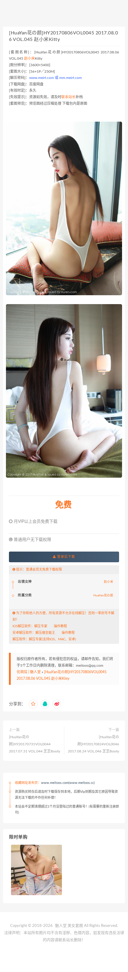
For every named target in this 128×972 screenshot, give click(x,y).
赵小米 (29, 58)
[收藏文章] (33, 704)
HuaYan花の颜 (103, 595)
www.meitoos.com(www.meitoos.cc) (68, 782)
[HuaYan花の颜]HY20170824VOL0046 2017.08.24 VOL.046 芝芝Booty (93, 744)
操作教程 (60, 626)
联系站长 (68, 97)
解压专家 (40, 626)
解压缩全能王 (45, 632)
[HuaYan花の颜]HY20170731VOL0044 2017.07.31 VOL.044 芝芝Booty (34, 744)
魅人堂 (61, 926)
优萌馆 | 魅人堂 (29, 672)
